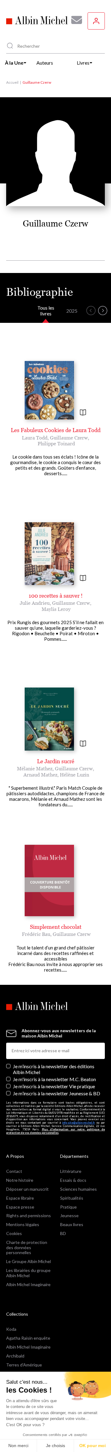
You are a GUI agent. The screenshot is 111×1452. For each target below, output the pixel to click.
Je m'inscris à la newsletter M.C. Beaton (54, 1079)
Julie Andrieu (35, 603)
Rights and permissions (28, 1215)
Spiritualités (71, 1198)
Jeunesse (69, 1215)
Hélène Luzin (74, 774)
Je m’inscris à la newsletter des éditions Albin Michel (53, 1069)
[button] (91, 310)
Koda (11, 1329)
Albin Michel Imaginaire (28, 1284)
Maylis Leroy (56, 609)
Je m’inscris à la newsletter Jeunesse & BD (56, 1093)
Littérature (70, 1171)
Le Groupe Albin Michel (28, 1261)
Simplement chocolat (55, 927)
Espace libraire (20, 1198)
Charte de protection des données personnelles (26, 1247)
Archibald (15, 1355)
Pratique (68, 1206)
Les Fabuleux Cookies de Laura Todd (56, 430)
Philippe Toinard (56, 443)
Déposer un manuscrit (27, 1189)
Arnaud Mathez (40, 774)
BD (63, 1233)
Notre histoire (19, 1180)
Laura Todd (34, 437)
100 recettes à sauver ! (56, 595)
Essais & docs (73, 1180)
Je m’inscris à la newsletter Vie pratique (54, 1086)
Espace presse (20, 1206)
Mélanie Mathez (34, 768)
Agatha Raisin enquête (28, 1338)
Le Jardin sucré (55, 761)
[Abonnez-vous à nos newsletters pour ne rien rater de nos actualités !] (74, 20)
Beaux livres (71, 1224)
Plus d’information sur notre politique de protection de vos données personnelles (55, 1131)
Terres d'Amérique (24, 1364)
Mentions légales (22, 1224)
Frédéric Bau (36, 934)
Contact (14, 1171)
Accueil (12, 82)
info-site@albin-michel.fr (78, 1122)
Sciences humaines (78, 1189)
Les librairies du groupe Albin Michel (28, 1273)
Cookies (14, 1233)
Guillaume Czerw (69, 437)
